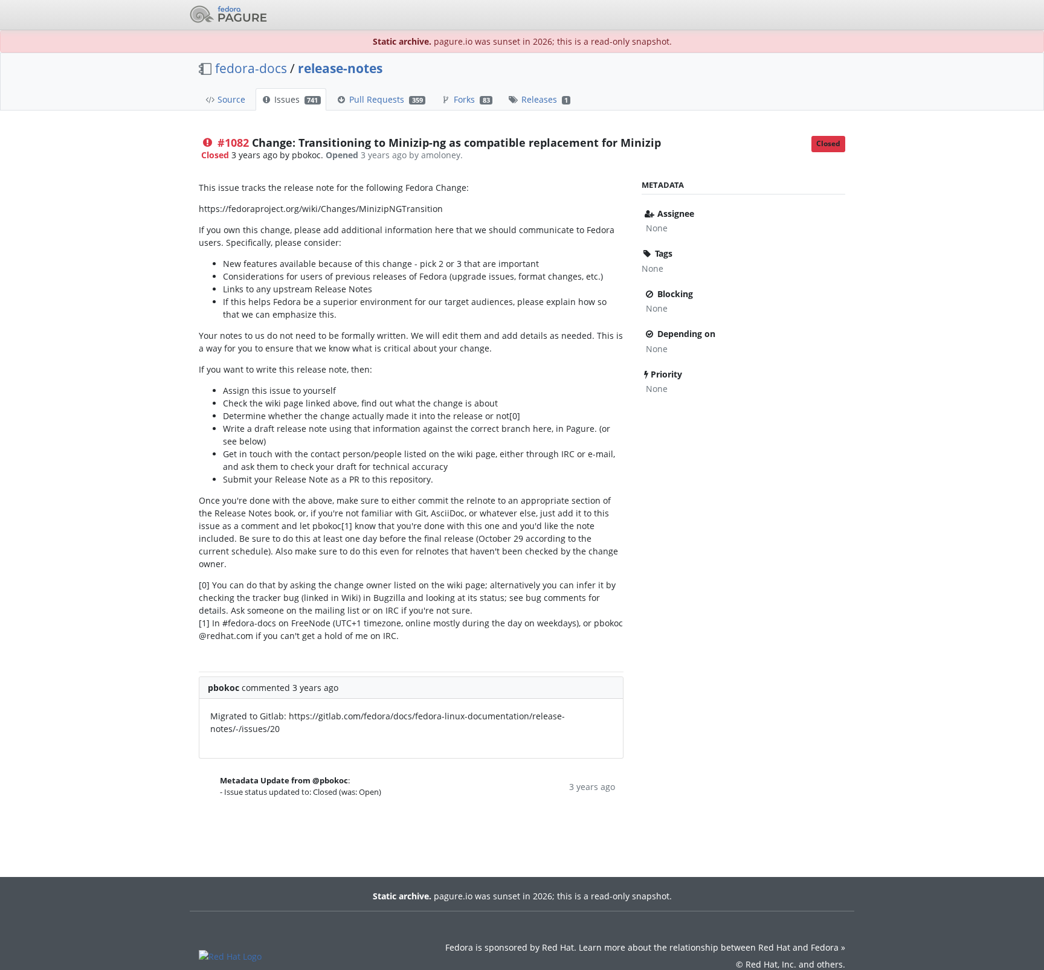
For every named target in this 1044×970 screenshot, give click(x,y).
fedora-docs (251, 68)
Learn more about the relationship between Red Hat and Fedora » (712, 947)
